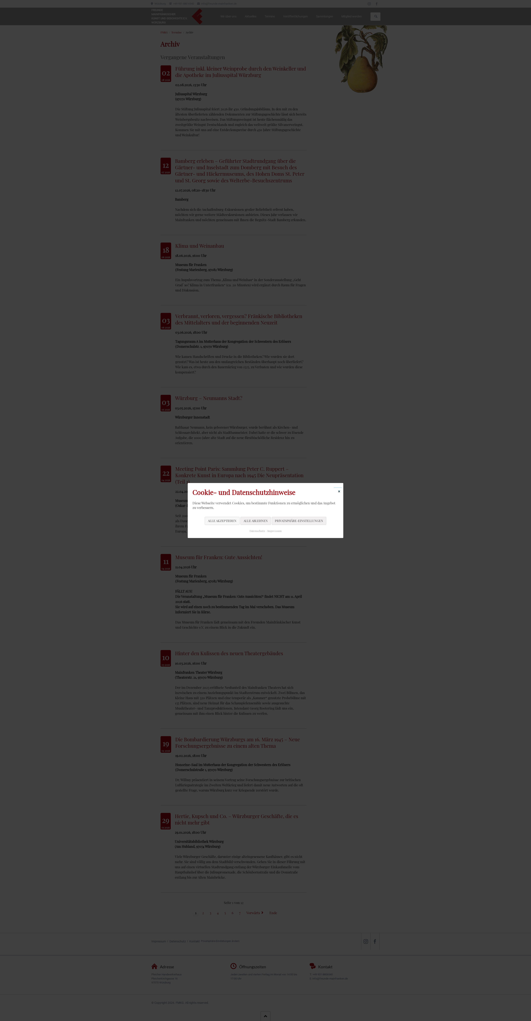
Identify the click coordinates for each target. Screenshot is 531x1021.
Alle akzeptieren (222, 521)
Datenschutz (257, 531)
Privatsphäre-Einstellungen (299, 521)
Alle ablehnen (256, 521)
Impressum (274, 531)
